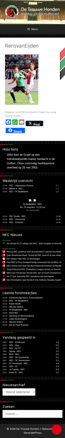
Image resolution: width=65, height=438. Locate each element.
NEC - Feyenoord (17, 219)
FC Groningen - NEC (18, 363)
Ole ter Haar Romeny (18, 325)
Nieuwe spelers (16, 307)
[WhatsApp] (15, 123)
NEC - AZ (13, 366)
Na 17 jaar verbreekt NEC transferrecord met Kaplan (30, 276)
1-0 (57, 348)
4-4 (57, 363)
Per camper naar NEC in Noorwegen (23, 259)
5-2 (57, 357)
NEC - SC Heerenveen (19, 360)
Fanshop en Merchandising (21, 316)
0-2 (57, 369)
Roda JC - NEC (16, 372)
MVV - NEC (14, 354)
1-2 (57, 342)
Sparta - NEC (15, 351)
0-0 (57, 345)
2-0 (57, 354)
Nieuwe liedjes (16, 322)
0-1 (57, 360)
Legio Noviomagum (18, 319)
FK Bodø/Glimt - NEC (32, 204)
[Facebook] (8, 123)
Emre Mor (13, 313)
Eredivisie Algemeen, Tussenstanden (26, 298)
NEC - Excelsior (16, 222)
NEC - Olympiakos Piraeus (21, 185)
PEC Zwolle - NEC (17, 216)
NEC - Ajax (14, 345)
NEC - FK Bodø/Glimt (18, 191)
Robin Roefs (14, 304)
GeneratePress (33, 432)
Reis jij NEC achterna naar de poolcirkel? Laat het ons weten (34, 252)
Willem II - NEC (16, 188)
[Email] (21, 123)
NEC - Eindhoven (17, 342)
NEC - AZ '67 (15, 348)
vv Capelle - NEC (17, 369)
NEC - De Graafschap (19, 357)
